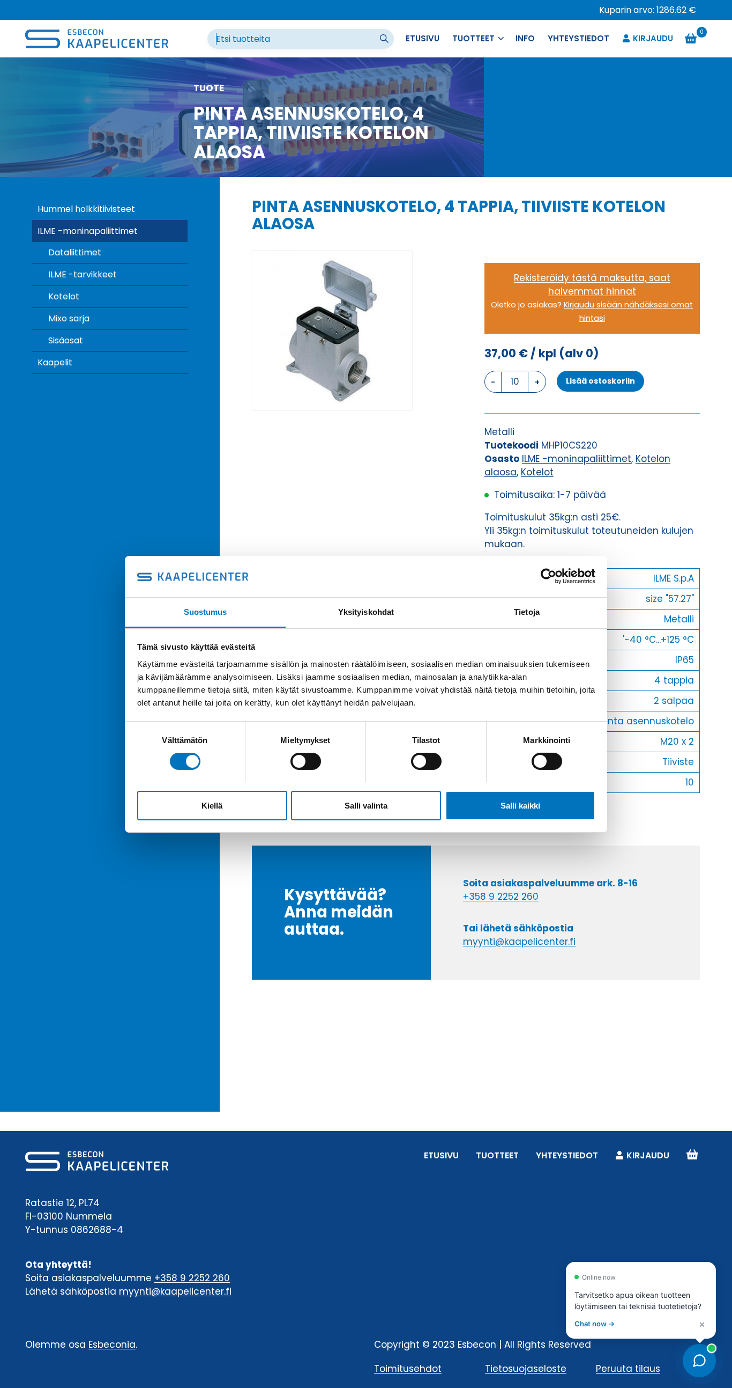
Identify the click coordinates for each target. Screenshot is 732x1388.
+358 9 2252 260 (501, 896)
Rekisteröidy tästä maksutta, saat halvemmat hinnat (592, 284)
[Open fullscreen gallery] (401, 399)
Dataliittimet (74, 252)
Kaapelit (55, 362)
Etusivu (422, 38)
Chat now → (594, 1323)
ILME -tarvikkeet (82, 274)
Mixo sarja (68, 318)
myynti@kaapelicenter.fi (519, 941)
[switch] (305, 761)
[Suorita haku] (385, 39)
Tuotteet (497, 1155)
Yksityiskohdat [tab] (366, 611)
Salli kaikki (520, 805)
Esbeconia (112, 1344)
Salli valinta (366, 805)
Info (525, 38)
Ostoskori (692, 1155)
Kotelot (63, 296)
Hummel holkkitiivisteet (86, 209)
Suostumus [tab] (205, 611)
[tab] (332, 399)
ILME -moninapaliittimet (88, 231)
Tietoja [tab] (527, 611)
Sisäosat (65, 340)
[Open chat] (699, 1360)
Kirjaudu (653, 38)
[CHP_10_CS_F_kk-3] (332, 330)
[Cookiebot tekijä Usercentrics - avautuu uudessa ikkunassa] (548, 576)
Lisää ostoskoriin (600, 381)
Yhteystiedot (578, 38)
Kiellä (211, 805)
